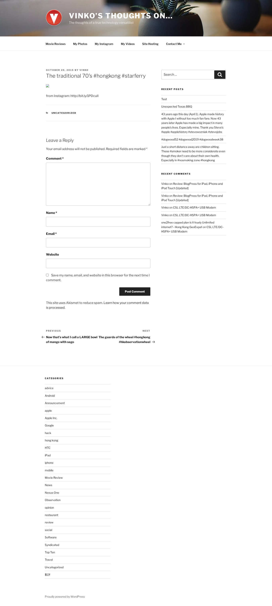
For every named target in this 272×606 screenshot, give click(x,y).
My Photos (80, 43)
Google (49, 425)
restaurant (51, 515)
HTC (47, 447)
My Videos (128, 43)
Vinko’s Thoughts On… (121, 15)
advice (49, 388)
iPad (48, 455)
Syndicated (52, 545)
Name (51, 213)
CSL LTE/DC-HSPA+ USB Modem (194, 207)
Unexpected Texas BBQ (176, 106)
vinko (84, 70)
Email (51, 234)
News (48, 485)
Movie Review (54, 477)
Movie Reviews (56, 43)
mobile (49, 470)
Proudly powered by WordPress (65, 596)
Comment (55, 158)
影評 (47, 574)
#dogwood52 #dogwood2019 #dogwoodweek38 (192, 139)
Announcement (55, 403)
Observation (53, 500)
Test (164, 99)
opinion (49, 507)
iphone (49, 462)
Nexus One (52, 492)
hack (48, 433)
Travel (49, 559)
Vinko (165, 183)
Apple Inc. (51, 418)
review (49, 522)
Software (51, 537)
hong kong (51, 440)
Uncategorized (64, 113)
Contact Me (174, 43)
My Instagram (104, 43)
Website (52, 254)
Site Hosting (150, 43)
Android (50, 395)
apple (48, 410)
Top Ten (50, 552)
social (48, 530)
